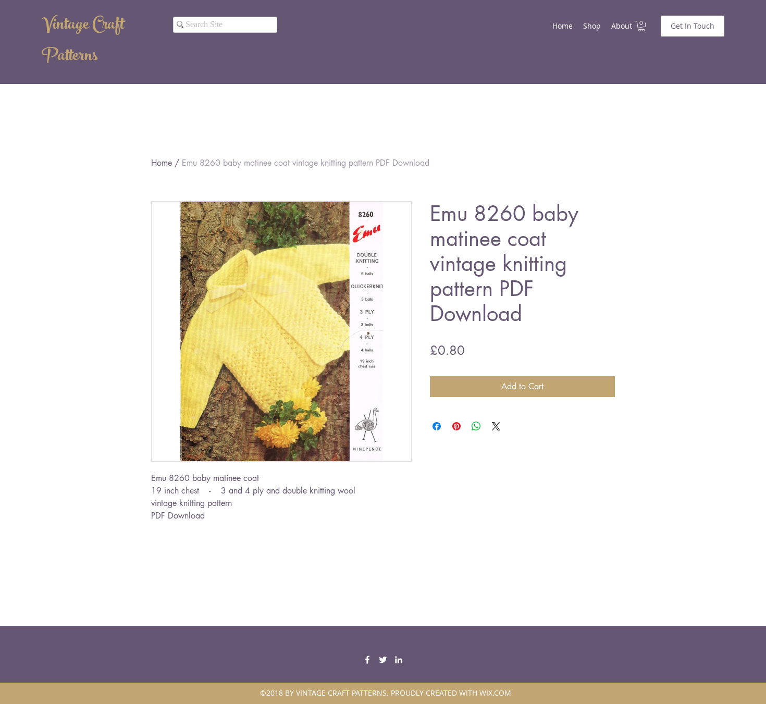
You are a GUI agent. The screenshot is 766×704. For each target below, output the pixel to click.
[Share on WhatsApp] (476, 426)
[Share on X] (496, 426)
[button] (641, 26)
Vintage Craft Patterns (83, 42)
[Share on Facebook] (436, 426)
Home (161, 162)
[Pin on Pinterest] (456, 426)
